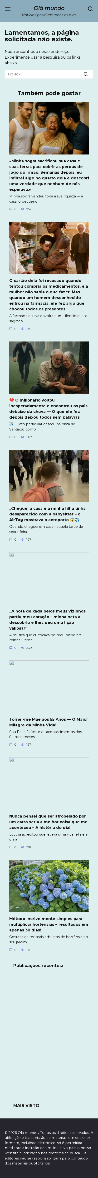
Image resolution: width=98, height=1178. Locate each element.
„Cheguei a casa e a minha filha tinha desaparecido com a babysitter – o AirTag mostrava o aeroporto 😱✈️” (47, 514)
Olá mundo (49, 8)
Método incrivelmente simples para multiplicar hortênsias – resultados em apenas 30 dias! (48, 924)
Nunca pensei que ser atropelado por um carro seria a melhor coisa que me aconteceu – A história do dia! (48, 822)
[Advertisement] (49, 1038)
